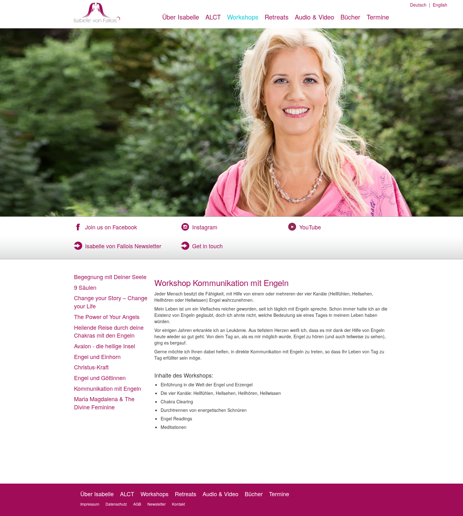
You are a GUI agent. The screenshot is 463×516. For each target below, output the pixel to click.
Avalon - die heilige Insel (104, 346)
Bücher (350, 16)
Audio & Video (314, 16)
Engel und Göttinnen (100, 377)
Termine (378, 16)
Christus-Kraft (91, 367)
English (438, 5)
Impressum (89, 504)
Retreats (277, 16)
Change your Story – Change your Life (110, 302)
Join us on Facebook (111, 227)
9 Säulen (85, 287)
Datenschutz (116, 504)
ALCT (213, 16)
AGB (137, 504)
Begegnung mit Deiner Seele (110, 276)
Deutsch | (420, 5)
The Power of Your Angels (107, 316)
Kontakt (178, 504)
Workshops (242, 16)
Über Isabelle (180, 16)
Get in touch (207, 246)
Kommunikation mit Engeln (107, 388)
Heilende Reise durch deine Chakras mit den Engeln (109, 331)
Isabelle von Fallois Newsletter (123, 246)
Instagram (204, 227)
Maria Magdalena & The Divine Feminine (104, 403)
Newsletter (156, 504)
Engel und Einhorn (97, 356)
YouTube (310, 227)
